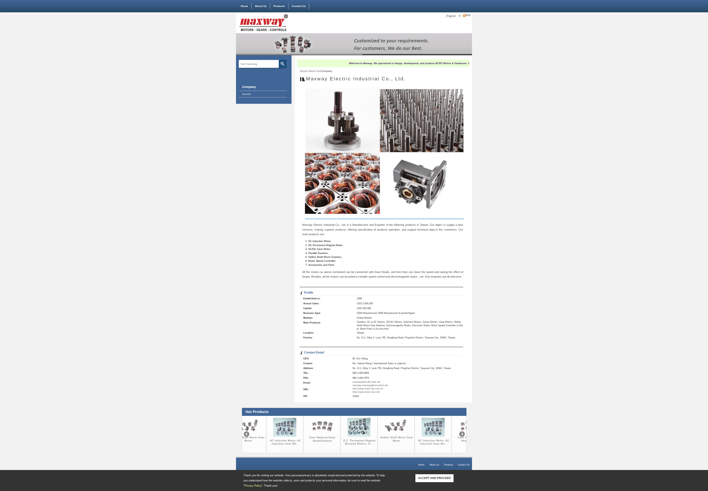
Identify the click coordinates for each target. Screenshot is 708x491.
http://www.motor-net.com (366, 392)
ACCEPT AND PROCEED (434, 478)
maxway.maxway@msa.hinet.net (370, 385)
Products (279, 6)
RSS (467, 15)
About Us (261, 6)
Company (249, 87)
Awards (246, 94)
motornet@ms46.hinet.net (366, 382)
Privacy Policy (253, 485)
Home (244, 6)
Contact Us (299, 6)
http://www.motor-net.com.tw (368, 388)
